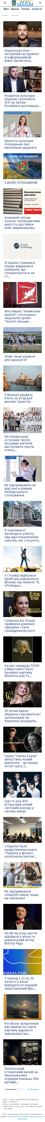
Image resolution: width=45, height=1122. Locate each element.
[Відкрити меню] (5, 3)
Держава (15, 9)
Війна (6, 9)
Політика (25, 9)
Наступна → (35, 1089)
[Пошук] (40, 3)
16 (28, 1089)
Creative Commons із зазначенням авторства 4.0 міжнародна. (25, 1118)
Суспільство (37, 9)
